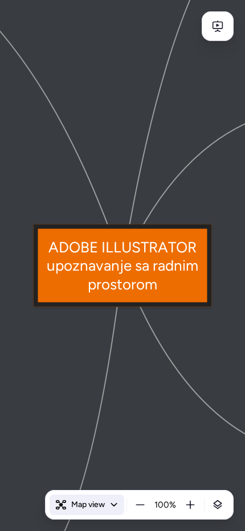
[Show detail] (217, 505)
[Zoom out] (140, 505)
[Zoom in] (190, 505)
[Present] (217, 26)
